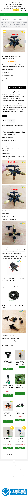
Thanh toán (13, 482)
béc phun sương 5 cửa (11, 96)
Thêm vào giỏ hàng (17, 87)
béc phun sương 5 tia (19, 100)
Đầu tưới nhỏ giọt (5, 19)
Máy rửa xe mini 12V (7, 480)
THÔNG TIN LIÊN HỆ (20, 8)
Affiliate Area (12, 465)
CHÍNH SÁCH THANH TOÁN (14, 2)
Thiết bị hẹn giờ (13, 19)
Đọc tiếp (22, 367)
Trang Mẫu (22, 484)
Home (2, 22)
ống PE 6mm (10, 286)
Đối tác (17, 478)
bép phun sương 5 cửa (14, 109)
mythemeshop (16, 463)
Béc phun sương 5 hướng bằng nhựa (10, 338)
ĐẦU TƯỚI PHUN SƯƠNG (14, 111)
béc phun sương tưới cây (13, 105)
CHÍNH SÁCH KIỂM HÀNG (9, 8)
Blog (17, 465)
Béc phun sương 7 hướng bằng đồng (10, 341)
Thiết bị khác (20, 19)
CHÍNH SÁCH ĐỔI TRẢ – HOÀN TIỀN (14, 6)
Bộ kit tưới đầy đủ (12, 17)
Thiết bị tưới (7, 22)
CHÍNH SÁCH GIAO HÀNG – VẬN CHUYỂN (14, 4)
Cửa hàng (6, 478)
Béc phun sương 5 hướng (6, 24)
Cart (24, 10)
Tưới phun (20, 17)
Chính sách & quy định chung (14, 469)
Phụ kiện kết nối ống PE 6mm (19, 480)
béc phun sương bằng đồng (8, 102)
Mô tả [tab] (4, 120)
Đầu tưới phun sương (21, 22)
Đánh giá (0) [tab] (11, 120)
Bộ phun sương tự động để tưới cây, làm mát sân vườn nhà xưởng (14, 467)
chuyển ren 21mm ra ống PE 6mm (13, 258)
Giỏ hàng (22, 478)
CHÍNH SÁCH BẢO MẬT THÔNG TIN (14, 0)
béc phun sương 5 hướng (12, 98)
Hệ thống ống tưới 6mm (7, 94)
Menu (3, 14)
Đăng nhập (12, 478)
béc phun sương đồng (15, 103)
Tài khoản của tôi (5, 482)
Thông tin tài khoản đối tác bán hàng (11, 484)
